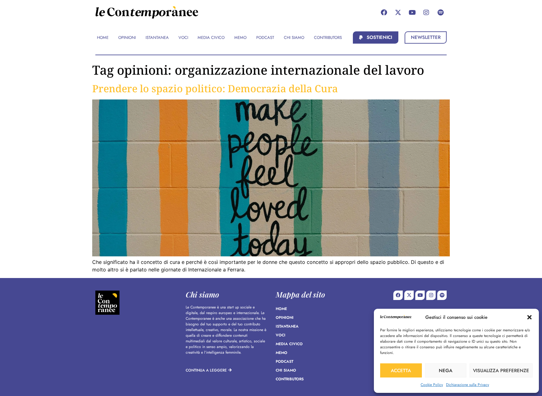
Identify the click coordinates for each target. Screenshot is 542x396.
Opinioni (285, 317)
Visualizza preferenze (501, 370)
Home (281, 309)
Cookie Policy (432, 385)
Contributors (290, 379)
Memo (281, 353)
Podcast (284, 361)
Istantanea (287, 326)
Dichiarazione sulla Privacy (467, 385)
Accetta (401, 370)
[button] (529, 317)
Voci (280, 335)
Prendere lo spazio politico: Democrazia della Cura (215, 88)
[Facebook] (384, 12)
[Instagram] (426, 12)
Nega (445, 370)
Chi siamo (286, 370)
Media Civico (289, 344)
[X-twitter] (398, 12)
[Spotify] (440, 12)
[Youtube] (412, 12)
